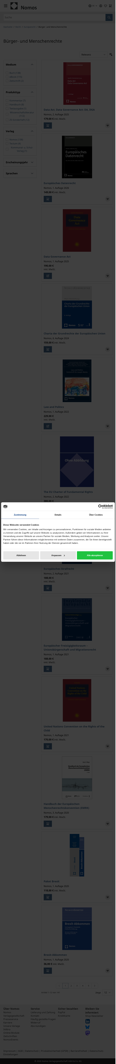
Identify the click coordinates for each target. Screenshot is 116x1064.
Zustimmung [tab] (20, 515)
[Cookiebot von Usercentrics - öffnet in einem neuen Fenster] (100, 506)
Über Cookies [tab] (96, 515)
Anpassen (56, 555)
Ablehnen (21, 555)
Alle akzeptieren (95, 555)
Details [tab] (58, 515)
